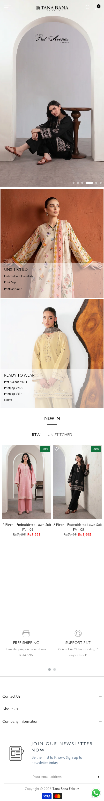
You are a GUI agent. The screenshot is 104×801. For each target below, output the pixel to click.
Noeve (8, 400)
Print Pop (10, 282)
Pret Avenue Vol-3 (15, 382)
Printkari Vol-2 (13, 289)
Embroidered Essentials (18, 276)
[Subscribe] (95, 777)
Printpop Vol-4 (13, 394)
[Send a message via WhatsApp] (96, 793)
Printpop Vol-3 (13, 388)
